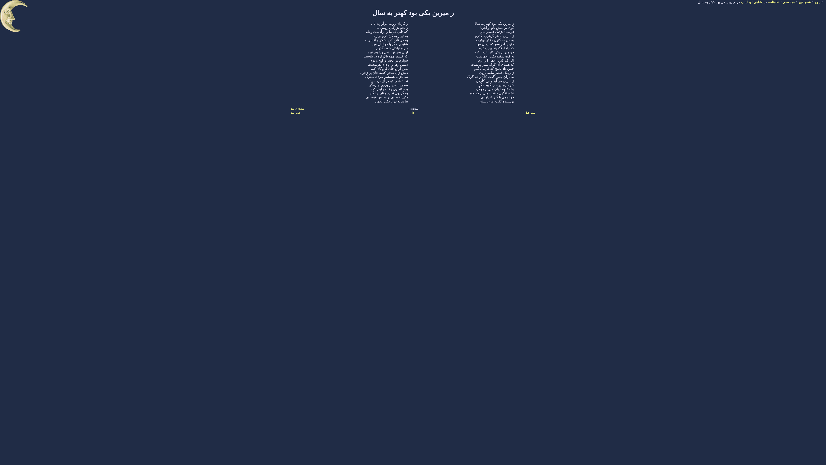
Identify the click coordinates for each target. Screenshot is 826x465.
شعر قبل (530, 112)
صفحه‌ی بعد (298, 108)
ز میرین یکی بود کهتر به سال (413, 13)
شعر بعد (296, 112)
